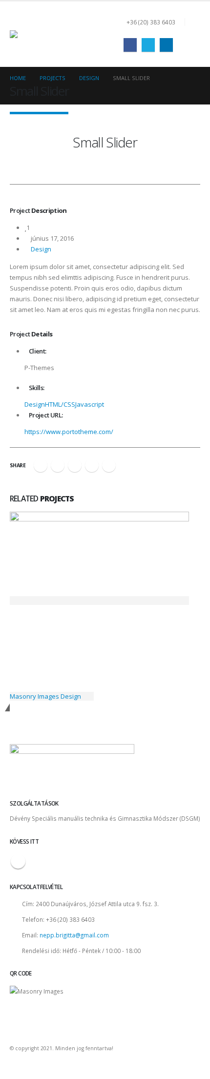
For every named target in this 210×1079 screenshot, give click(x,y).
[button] (192, 22)
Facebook (40, 465)
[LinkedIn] (166, 44)
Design (41, 249)
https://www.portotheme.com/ (68, 431)
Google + (92, 465)
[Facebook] (130, 44)
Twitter (57, 465)
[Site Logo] (58, 34)
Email (109, 465)
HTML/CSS (60, 404)
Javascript (89, 404)
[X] (148, 44)
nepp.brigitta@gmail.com (74, 935)
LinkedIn (75, 465)
